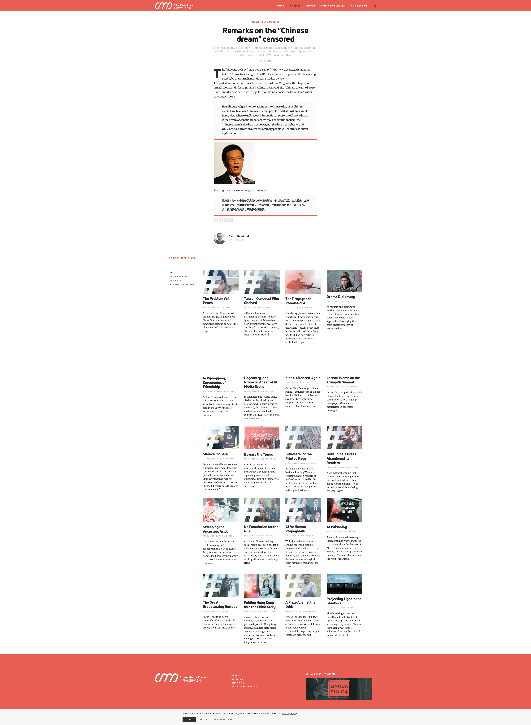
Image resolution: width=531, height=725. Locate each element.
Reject (203, 719)
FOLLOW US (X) (238, 683)
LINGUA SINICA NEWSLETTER (320, 674)
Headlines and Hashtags (265, 22)
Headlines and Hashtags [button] (183, 284)
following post (234, 69)
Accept (189, 719)
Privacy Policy (289, 713)
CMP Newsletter (333, 5)
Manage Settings (223, 719)
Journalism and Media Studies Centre (261, 78)
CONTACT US (237, 679)
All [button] (172, 272)
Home (280, 5)
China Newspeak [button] (178, 276)
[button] (374, 5)
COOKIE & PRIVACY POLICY (244, 686)
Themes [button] (295, 5)
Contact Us (359, 5)
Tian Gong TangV (259, 69)
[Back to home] (176, 5)
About (311, 5)
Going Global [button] (177, 280)
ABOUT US (236, 675)
